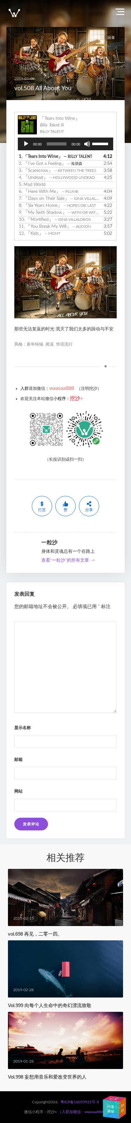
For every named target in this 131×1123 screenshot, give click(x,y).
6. (49, 191)
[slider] (101, 143)
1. (55, 156)
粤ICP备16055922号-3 (79, 1102)
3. (57, 170)
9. (59, 212)
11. (55, 226)
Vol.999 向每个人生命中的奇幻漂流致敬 (49, 1005)
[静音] (87, 144)
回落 (111, 37)
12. (39, 233)
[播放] (26, 144)
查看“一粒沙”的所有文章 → (68, 560)
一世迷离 (115, 1098)
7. (59, 198)
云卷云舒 (115, 1105)
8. (57, 205)
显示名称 (22, 728)
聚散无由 (115, 1115)
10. (55, 219)
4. (57, 177)
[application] (65, 144)
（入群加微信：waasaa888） (82, 1112)
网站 (18, 791)
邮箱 (18, 760)
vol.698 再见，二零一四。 (35, 934)
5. (32, 184)
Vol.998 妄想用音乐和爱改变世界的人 (47, 1076)
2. (50, 163)
